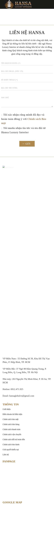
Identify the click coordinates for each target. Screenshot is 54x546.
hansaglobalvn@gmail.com (21, 396)
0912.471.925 (17, 389)
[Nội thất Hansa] (18, 4)
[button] (50, 4)
